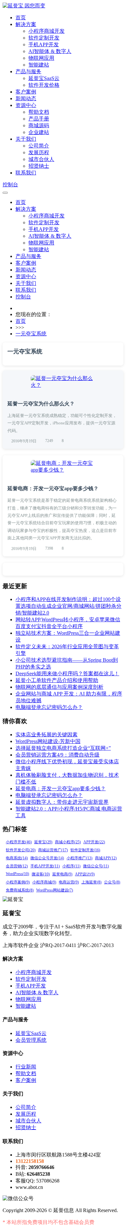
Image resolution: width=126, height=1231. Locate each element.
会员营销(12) (17, 866)
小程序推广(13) (79, 858)
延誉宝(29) (43, 842)
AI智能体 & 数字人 (49, 51)
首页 (21, 17)
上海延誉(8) (91, 882)
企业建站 (38, 132)
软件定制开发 (43, 37)
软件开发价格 (43, 85)
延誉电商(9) (62, 874)
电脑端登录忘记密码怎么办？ (49, 707)
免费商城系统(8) (20, 890)
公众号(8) (112, 882)
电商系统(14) (17, 858)
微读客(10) (41, 874)
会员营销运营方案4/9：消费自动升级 (58, 754)
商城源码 (38, 125)
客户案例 (26, 91)
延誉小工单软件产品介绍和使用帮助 (57, 680)
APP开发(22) (94, 842)
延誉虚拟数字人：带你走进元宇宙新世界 (62, 802)
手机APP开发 (43, 44)
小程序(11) (71, 866)
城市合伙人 (41, 159)
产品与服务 (28, 71)
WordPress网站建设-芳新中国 (48, 741)
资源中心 (26, 105)
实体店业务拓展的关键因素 (47, 734)
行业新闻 (26, 1066)
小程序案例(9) (18, 882)
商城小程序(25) (68, 842)
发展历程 (38, 152)
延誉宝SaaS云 (43, 78)
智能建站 (38, 64)
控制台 (10, 184)
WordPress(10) (17, 874)
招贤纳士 (38, 166)
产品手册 (38, 118)
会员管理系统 (31, 1040)
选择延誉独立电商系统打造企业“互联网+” (63, 748)
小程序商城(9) (44, 882)
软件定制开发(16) (85, 850)
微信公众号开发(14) (47, 858)
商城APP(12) (106, 858)
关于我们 (26, 139)
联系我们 (26, 172)
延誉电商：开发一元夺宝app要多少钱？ (53, 488)
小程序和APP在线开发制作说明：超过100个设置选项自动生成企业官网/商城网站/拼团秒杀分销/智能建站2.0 (68, 606)
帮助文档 (38, 112)
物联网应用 (41, 58)
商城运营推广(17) (53, 850)
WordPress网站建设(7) (54, 890)
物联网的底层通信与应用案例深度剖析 (59, 687)
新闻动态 (26, 98)
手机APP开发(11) (45, 866)
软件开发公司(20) (21, 850)
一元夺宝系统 (31, 333)
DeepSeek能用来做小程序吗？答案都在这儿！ (67, 673)
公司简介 (38, 145)
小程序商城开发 (46, 31)
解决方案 (26, 24)
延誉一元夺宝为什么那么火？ (41, 403)
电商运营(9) (69, 882)
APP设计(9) (85, 874)
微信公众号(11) (96, 866)
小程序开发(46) (19, 842)
